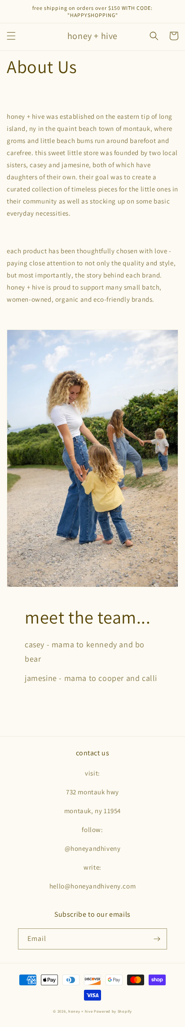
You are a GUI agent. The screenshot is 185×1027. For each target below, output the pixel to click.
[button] (11, 36)
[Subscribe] (157, 938)
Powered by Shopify (113, 1011)
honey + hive (80, 1011)
